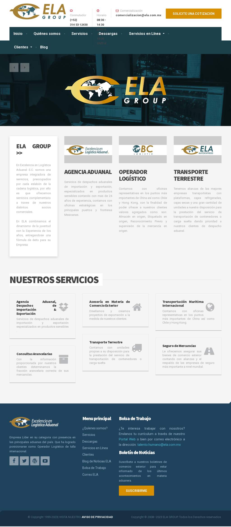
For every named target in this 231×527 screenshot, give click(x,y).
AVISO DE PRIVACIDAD (97, 517)
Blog (44, 47)
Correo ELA (90, 474)
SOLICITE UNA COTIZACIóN (194, 14)
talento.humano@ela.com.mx (159, 445)
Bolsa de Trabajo (94, 468)
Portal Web (127, 439)
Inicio (18, 34)
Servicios (80, 34)
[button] (13, 67)
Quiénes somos (47, 34)
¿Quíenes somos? (95, 428)
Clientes (21, 47)
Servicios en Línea (145, 34)
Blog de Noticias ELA (96, 461)
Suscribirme (136, 491)
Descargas (108, 34)
